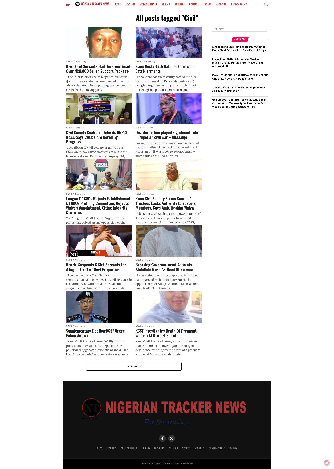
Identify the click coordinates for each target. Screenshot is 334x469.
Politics (193, 4)
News (118, 4)
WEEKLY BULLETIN (148, 4)
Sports (207, 4)
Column (233, 448)
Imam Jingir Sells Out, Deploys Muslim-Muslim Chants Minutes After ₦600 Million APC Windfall (238, 63)
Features (130, 4)
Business (179, 4)
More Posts (134, 366)
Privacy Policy (239, 4)
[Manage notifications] (327, 463)
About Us (221, 4)
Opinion (166, 4)
